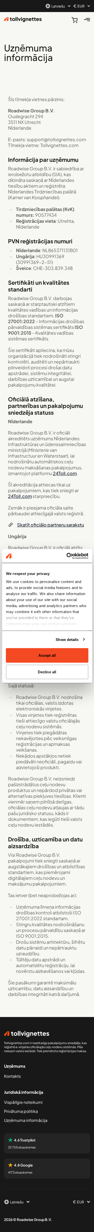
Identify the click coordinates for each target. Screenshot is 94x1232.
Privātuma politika (21, 1111)
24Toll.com (65, 473)
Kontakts (12, 1076)
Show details (67, 639)
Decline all (47, 672)
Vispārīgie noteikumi (23, 1102)
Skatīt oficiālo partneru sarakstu (50, 525)
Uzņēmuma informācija (25, 1120)
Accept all (47, 655)
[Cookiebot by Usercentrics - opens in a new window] (67, 556)
